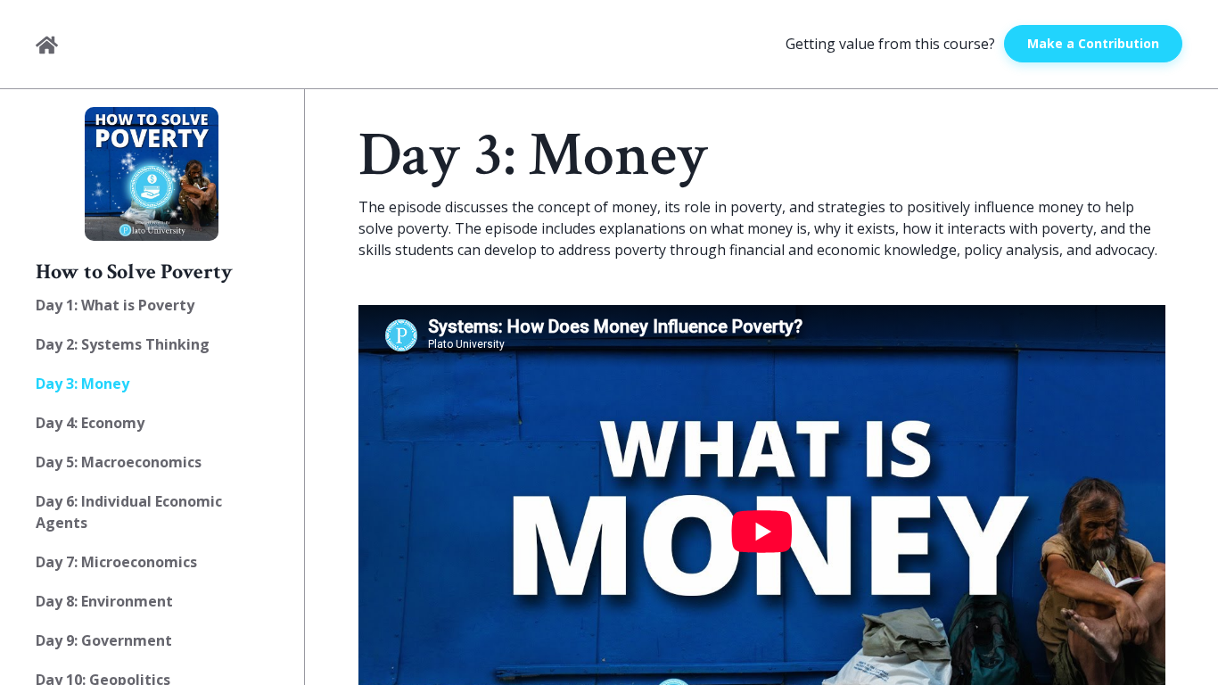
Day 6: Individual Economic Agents (129, 511)
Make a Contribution (1093, 43)
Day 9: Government (104, 640)
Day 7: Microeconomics (116, 562)
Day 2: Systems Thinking (123, 344)
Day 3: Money (82, 383)
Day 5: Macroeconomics (119, 462)
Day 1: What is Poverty (115, 305)
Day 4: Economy (90, 423)
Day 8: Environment (104, 601)
